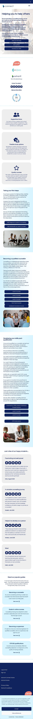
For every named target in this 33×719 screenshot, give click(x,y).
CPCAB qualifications (16, 643)
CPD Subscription (16, 421)
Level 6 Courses (16, 415)
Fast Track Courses (16, 303)
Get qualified (16, 44)
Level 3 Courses (16, 295)
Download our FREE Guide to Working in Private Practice (16, 406)
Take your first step (16, 40)
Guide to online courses (16, 609)
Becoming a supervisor (16, 626)
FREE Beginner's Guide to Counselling (16, 222)
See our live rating (16, 90)
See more (15, 601)
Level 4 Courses (16, 299)
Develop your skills (16, 48)
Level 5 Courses (16, 411)
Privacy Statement (19, 716)
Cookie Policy (12, 716)
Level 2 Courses (16, 291)
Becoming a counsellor (16, 592)
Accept (16, 708)
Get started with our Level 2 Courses (16, 226)
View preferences (16, 713)
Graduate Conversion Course (16, 306)
